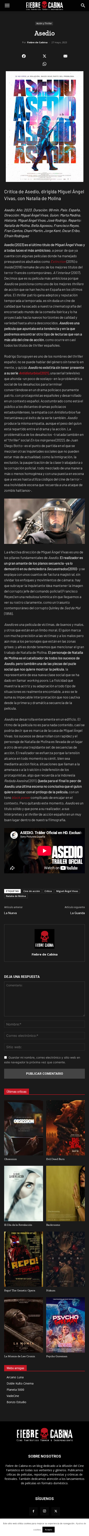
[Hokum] (65, 1259)
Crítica (48, 891)
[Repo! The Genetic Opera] (23, 1259)
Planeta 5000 (15, 1390)
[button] (7, 5)
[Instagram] (44, 1511)
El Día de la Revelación (18, 1225)
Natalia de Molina (16, 896)
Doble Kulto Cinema (20, 1383)
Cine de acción (31, 891)
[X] (56, 1511)
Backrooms (53, 1225)
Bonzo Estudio (16, 1402)
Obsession (10, 1159)
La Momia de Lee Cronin (19, 1356)
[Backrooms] (65, 1193)
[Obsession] (23, 1127)
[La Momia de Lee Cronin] (23, 1324)
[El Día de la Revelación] (23, 1193)
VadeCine (13, 1396)
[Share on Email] (65, 56)
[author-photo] (44, 948)
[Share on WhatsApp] (44, 64)
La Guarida (77, 913)
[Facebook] (33, 1511)
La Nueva (10, 913)
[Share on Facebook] (23, 56)
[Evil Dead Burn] (65, 1127)
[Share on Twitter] (44, 56)
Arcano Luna (15, 1377)
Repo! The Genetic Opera (19, 1290)
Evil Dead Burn (55, 1159)
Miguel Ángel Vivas (67, 891)
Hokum (50, 1290)
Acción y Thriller (44, 23)
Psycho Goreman (56, 1356)
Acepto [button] (48, 1529)
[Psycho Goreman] (65, 1324)
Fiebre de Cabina (37, 42)
